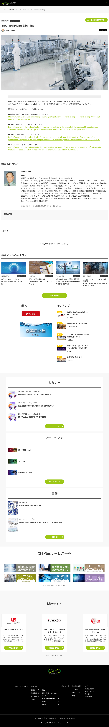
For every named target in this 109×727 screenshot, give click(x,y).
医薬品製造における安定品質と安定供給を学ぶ (36, 405)
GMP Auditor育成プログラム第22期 (32, 417)
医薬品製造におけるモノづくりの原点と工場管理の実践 (40, 522)
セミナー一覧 (54, 426)
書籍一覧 (55, 537)
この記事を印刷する (97, 20)
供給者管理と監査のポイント (30, 505)
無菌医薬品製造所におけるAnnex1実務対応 (34, 394)
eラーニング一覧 (54, 482)
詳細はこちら (14, 648)
